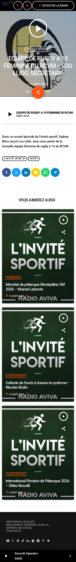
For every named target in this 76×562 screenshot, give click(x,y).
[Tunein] (17, 541)
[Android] (48, 541)
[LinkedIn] (28, 541)
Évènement (13, 277)
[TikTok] (23, 541)
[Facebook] (43, 541)
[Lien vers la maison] (7, 5)
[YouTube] (7, 541)
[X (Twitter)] (12, 541)
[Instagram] (38, 541)
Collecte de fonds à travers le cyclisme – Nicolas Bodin (38, 385)
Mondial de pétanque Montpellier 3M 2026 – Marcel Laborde (35, 287)
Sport (34, 158)
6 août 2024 (37, 84)
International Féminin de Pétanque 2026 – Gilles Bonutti (37, 483)
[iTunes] (33, 541)
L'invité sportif (37, 49)
